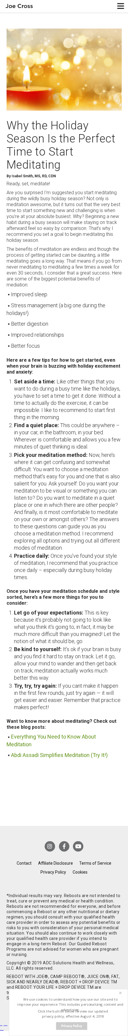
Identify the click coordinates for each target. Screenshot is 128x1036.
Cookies (80, 872)
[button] (70, 1005)
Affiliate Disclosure (55, 863)
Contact (24, 863)
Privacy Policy (53, 872)
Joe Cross (19, 6)
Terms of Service (95, 863)
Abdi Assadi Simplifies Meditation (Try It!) (59, 755)
